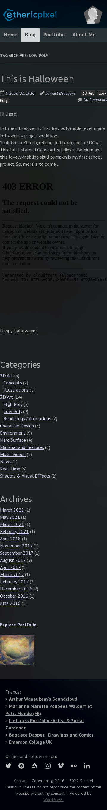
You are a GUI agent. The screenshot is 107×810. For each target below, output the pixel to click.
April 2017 (10, 567)
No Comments (95, 99)
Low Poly (13, 411)
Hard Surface (13, 440)
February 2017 (14, 582)
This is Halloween (37, 78)
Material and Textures (22, 447)
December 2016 (16, 589)
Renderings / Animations (27, 418)
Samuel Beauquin (60, 93)
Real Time (10, 469)
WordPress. (53, 799)
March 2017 (12, 574)
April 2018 (10, 538)
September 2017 (16, 553)
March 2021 (12, 524)
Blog (30, 34)
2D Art (6, 375)
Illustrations (16, 390)
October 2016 (14, 596)
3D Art (88, 93)
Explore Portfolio (18, 625)
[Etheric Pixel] (28, 12)
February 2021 (14, 531)
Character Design (17, 426)
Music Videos (13, 454)
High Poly (13, 404)
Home (11, 34)
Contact (20, 780)
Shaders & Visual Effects (25, 476)
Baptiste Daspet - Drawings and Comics (51, 735)
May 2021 (10, 517)
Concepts (13, 383)
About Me (84, 34)
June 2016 (10, 603)
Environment (13, 433)
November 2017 (16, 546)
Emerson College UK (30, 742)
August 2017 (13, 560)
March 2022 (12, 510)
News (5, 461)
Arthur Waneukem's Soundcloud (43, 699)
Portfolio (54, 34)
